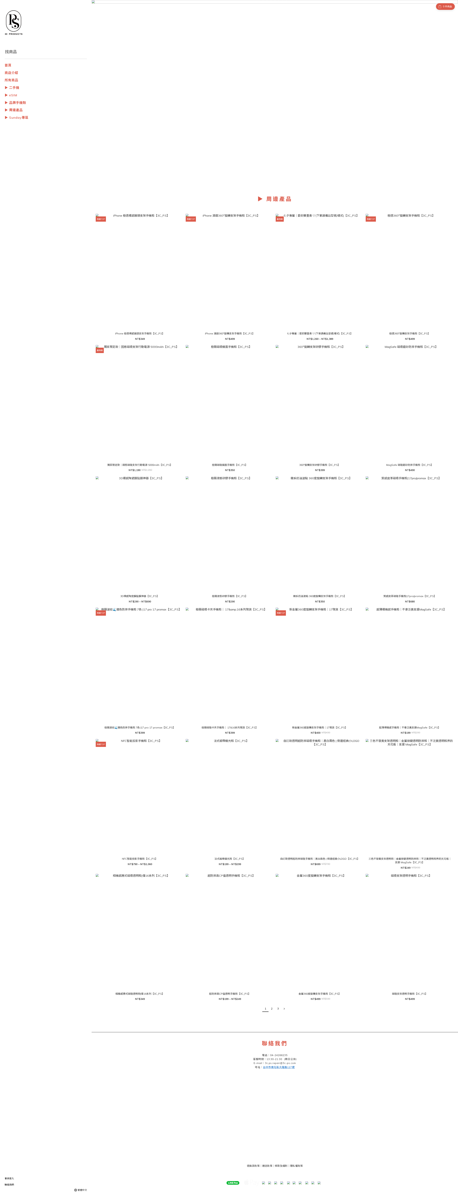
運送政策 (267, 1165)
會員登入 (9, 1178)
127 (279, 1067)
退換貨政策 (253, 1165)
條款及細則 (281, 1165)
